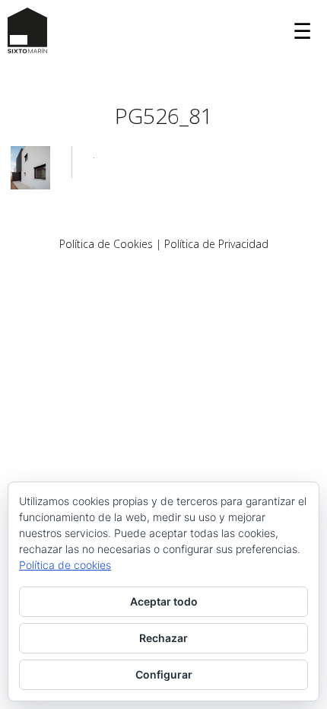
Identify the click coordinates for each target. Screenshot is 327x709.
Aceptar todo (164, 601)
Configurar (163, 674)
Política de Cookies (106, 244)
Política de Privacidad (216, 244)
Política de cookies (65, 564)
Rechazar (163, 637)
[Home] (27, 30)
